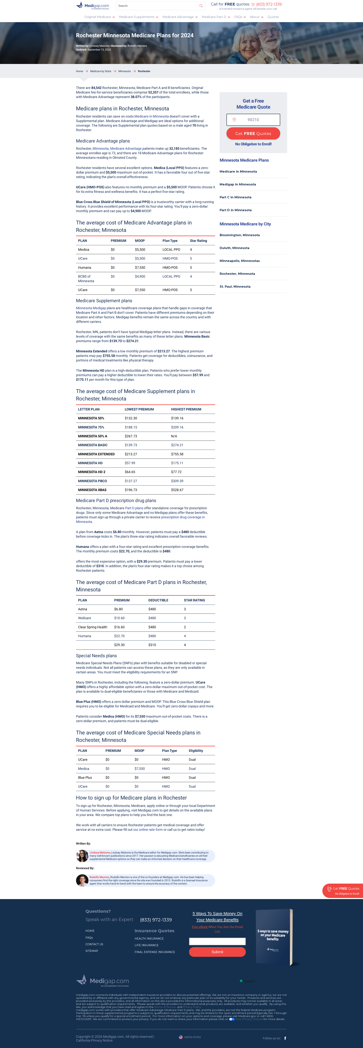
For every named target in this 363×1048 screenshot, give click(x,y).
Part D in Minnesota (236, 210)
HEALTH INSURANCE (149, 938)
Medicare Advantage (178, 17)
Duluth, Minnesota (234, 248)
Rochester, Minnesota (237, 274)
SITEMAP (91, 951)
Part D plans (134, 508)
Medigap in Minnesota (238, 184)
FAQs (238, 17)
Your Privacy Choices (249, 1019)
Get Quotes (253, 133)
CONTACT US (94, 944)
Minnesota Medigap (91, 308)
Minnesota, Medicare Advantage (117, 148)
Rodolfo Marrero (137, 45)
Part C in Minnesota (235, 197)
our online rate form (148, 830)
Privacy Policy (192, 1007)
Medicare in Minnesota (151, 116)
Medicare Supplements (136, 17)
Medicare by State (100, 71)
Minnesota (124, 71)
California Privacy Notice (94, 1040)
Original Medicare (97, 17)
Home (79, 71)
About (255, 17)
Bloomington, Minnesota (240, 235)
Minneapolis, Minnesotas (240, 261)
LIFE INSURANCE (147, 945)
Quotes (273, 17)
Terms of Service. (165, 1007)
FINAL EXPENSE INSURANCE (155, 952)
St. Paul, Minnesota (235, 286)
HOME (90, 931)
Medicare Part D (214, 17)
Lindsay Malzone (99, 45)
